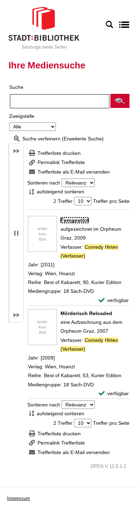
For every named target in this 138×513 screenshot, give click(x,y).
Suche (16, 87)
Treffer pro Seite (111, 201)
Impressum (18, 498)
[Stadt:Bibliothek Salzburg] (43, 28)
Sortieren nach (43, 183)
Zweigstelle (21, 116)
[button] (120, 101)
